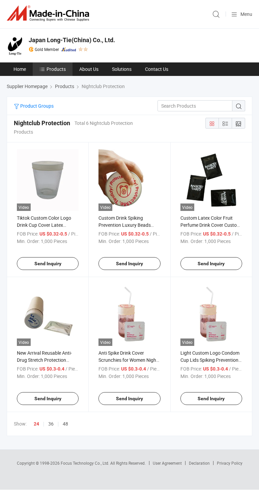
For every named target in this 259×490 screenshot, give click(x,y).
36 (51, 423)
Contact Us (156, 69)
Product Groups (36, 106)
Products (56, 69)
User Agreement (167, 463)
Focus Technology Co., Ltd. (85, 463)
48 (65, 423)
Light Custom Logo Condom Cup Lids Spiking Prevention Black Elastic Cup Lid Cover (209, 360)
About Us (88, 69)
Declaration (199, 463)
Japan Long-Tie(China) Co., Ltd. (72, 40)
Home (19, 69)
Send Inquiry (47, 263)
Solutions (122, 69)
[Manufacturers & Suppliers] (49, 13)
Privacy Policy (229, 463)
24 (36, 424)
